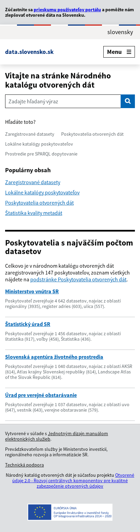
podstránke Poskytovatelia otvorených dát (78, 279)
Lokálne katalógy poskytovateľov (39, 144)
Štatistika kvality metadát (33, 212)
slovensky (120, 32)
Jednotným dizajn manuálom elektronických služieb (56, 436)
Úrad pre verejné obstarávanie (41, 394)
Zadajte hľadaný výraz (33, 101)
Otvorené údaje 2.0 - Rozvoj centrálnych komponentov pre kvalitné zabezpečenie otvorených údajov (73, 480)
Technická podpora (24, 465)
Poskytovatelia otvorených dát (92, 134)
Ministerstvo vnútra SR (32, 291)
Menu (114, 52)
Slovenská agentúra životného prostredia (54, 356)
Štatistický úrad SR (27, 324)
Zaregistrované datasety (29, 134)
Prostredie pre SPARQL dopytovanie (41, 154)
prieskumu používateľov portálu (67, 9)
